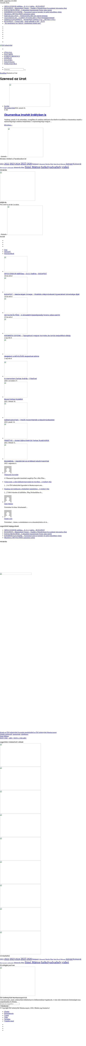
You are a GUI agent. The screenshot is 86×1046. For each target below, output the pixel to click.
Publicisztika (10, 64)
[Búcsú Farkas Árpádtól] (15, 397)
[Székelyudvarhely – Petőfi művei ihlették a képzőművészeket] (15, 417)
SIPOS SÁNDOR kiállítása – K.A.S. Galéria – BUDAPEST (24, 6)
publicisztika (10, 167)
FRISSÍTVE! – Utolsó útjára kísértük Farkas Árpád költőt (26, 440)
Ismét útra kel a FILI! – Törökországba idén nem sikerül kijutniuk (26, 16)
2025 (23, 163)
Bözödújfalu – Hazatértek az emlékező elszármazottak (26, 461)
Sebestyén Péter (19, 167)
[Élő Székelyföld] (6, 45)
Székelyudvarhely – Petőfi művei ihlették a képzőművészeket (29, 420)
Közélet (8, 58)
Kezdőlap (3, 73)
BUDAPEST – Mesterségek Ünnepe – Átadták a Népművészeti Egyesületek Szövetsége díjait (35, 8)
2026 (29, 163)
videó (65, 167)
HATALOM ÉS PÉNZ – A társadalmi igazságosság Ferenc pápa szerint (28, 10)
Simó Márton (32, 167)
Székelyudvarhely (51, 167)
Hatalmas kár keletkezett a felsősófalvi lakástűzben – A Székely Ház (26, 489)
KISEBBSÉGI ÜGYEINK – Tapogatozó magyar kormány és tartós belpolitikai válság (33, 12)
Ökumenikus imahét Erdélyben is (25, 115)
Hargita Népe (49, 164)
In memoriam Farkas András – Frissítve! (20, 378)
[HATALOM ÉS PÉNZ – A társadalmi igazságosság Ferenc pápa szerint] (15, 313)
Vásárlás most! (9, 1021)
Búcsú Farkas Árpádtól (13, 399)
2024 (17, 163)
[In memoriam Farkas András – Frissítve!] (15, 376)
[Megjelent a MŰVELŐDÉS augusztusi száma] (15, 354)
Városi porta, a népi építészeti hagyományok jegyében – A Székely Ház (27, 482)
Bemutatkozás (9, 1013)
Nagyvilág (9, 62)
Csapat (6, 1015)
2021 (2, 164)
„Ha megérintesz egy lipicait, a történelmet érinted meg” (22, 23)
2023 (12, 163)
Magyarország (3, 167)
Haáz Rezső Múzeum (60, 164)
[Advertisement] (17, 557)
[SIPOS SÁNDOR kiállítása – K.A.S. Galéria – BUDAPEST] (15, 271)
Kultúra (8, 60)
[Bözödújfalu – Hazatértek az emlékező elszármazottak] (15, 459)
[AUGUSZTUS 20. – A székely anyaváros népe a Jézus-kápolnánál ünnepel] (20, 930)
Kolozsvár (77, 164)
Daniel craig (8, 519)
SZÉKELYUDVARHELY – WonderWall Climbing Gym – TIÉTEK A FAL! (29, 19)
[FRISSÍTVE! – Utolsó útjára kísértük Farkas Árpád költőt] (15, 438)
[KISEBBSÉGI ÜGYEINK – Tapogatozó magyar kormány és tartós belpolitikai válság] (15, 333)
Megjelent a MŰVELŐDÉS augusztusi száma (19, 14)
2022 (6, 163)
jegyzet (69, 163)
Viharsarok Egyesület (11, 475)
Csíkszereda (42, 164)
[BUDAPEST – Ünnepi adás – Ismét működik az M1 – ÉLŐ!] (20, 907)
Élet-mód (8, 54)
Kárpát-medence (12, 56)
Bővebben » (8, 125)
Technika (7, 1019)
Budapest (35, 164)
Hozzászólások (9, 253)
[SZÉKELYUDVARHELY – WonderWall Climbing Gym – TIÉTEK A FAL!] (20, 954)
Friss (5, 250)
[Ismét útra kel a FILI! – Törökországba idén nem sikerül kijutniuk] (20, 836)
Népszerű (7, 252)
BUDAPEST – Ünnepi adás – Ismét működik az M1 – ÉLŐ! (24, 21)
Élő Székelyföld (9, 108)
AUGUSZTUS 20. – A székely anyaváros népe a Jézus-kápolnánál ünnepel (29, 18)
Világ (6, 1017)
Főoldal (8, 52)
